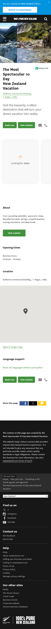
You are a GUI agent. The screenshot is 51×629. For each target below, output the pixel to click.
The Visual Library (11, 593)
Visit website (26, 125)
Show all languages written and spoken (23, 367)
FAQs (5, 552)
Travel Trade (8, 596)
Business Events (10, 600)
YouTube (11, 522)
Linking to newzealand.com (15, 562)
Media (5, 589)
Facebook (11, 518)
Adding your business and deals (17, 559)
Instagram (12, 514)
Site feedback (9, 536)
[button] (4, 19)
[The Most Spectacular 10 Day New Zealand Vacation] (41, 68)
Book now (9, 125)
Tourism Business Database (15, 606)
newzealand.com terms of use (17, 461)
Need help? (8, 539)
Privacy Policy (9, 569)
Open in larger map (13, 347)
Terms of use (8, 566)
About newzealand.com (13, 556)
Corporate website (11, 603)
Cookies (6, 573)
